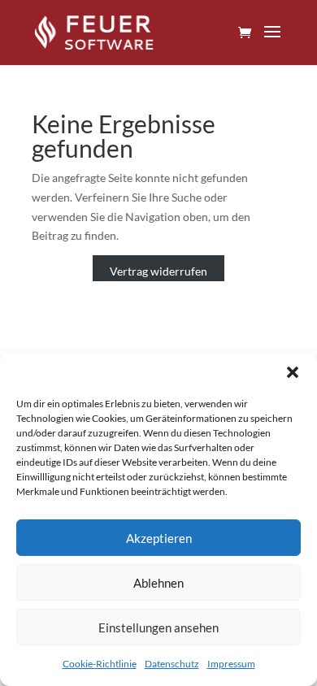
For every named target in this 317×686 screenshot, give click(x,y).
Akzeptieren (159, 538)
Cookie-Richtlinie (100, 664)
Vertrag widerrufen (158, 271)
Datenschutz (172, 664)
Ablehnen (158, 582)
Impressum (231, 664)
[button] (292, 372)
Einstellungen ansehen (158, 627)
